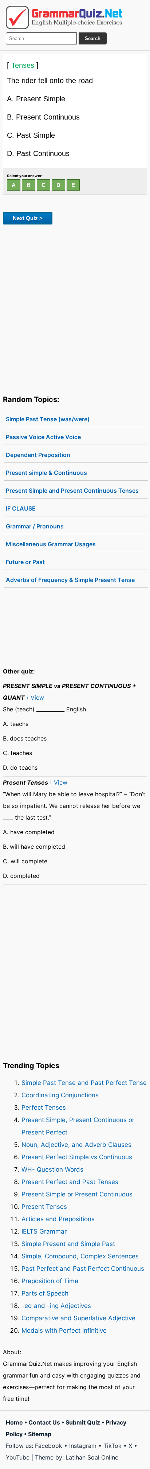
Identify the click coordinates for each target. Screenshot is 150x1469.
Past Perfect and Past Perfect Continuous (82, 1268)
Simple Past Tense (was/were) (48, 419)
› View (35, 697)
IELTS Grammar (44, 1231)
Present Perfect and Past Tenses (69, 1181)
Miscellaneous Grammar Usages (51, 544)
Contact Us (44, 1422)
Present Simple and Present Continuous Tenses (72, 490)
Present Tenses (44, 1206)
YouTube (17, 1457)
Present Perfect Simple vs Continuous (76, 1157)
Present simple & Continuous (46, 472)
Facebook (48, 1445)
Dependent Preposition (38, 454)
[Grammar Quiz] (64, 17)
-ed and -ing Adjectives (56, 1305)
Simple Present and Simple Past (68, 1243)
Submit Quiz (83, 1422)
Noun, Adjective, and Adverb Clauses (76, 1144)
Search (92, 38)
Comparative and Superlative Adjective (78, 1318)
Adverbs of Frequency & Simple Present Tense (70, 579)
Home (14, 1422)
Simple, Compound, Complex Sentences (80, 1256)
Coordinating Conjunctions (60, 1095)
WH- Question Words (52, 1169)
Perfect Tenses (43, 1107)
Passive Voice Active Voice (43, 437)
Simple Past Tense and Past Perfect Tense (84, 1082)
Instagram (82, 1445)
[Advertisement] (75, 308)
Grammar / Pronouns (35, 526)
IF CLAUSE (21, 508)
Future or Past (25, 562)
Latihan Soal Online (92, 1457)
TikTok (112, 1445)
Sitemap (39, 1434)
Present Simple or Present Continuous (77, 1194)
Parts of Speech (44, 1293)
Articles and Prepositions (58, 1219)
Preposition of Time (49, 1281)
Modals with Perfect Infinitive (64, 1330)
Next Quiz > (28, 218)
